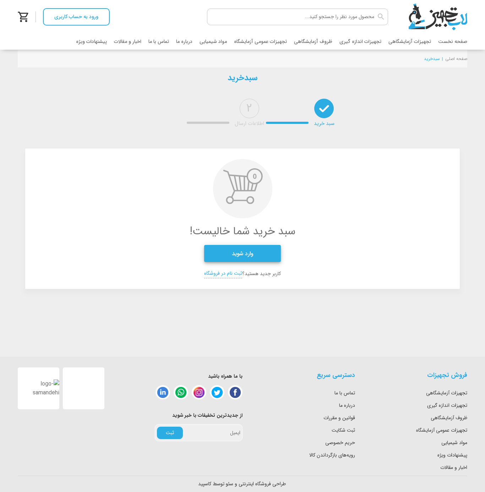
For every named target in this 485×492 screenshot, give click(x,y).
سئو (229, 484)
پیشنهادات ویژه (91, 41)
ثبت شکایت (343, 430)
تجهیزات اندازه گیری (360, 41)
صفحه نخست (452, 41)
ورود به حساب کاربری (76, 17)
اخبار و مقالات (127, 41)
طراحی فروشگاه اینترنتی (262, 484)
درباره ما (184, 41)
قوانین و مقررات (339, 418)
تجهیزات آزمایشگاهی (409, 41)
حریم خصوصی (340, 443)
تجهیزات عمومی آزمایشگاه (260, 41)
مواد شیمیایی (213, 41)
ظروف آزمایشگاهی (313, 41)
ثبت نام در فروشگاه (223, 273)
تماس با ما (158, 41)
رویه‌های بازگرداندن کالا (332, 455)
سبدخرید (432, 58)
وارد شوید (243, 253)
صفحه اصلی (456, 58)
